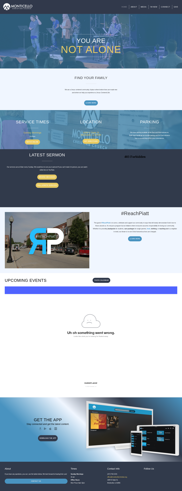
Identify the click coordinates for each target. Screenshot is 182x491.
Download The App (48, 438)
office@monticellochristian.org (117, 477)
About (134, 7)
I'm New (153, 7)
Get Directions (91, 141)
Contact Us (36, 481)
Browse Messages (47, 177)
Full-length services (47, 185)
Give (176, 7)
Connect (165, 7)
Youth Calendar (101, 280)
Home (124, 7)
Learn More (91, 103)
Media (144, 7)
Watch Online (32, 142)
